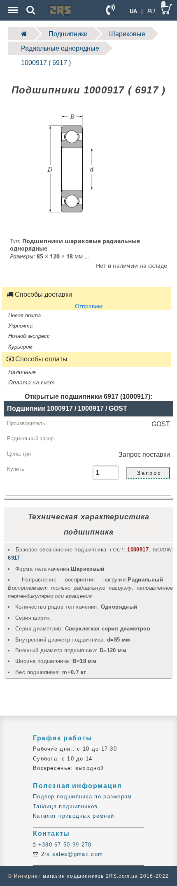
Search (31, 4)
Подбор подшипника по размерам (82, 796)
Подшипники (68, 33)
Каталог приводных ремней (73, 816)
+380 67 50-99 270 (63, 845)
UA (133, 11)
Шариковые (127, 33)
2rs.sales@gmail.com (71, 854)
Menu (12, 4)
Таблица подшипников (65, 806)
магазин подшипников (73, 876)
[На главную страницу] (21, 33)
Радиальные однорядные (60, 48)
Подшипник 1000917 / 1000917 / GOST (67, 408)
